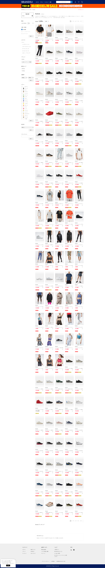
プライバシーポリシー (45, 561)
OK (8, 565)
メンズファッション (25, 44)
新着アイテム (33, 549)
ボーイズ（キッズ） (25, 48)
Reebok (34, 9)
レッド (26, 108)
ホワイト (26, 86)
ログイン (75, 2)
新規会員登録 (43, 549)
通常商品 (23, 68)
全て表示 (24, 29)
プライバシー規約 (5, 563)
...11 (80, 21)
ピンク (26, 106)
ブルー (26, 98)
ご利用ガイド (56, 549)
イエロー (26, 103)
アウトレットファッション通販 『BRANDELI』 (27, 2)
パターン (26, 115)
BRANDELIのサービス (58, 551)
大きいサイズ (33, 553)
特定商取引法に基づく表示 (61, 561)
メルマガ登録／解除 (44, 551)
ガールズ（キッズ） (25, 50)
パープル (26, 101)
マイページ (43, 553)
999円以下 (32, 551)
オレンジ (26, 105)
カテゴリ (24, 549)
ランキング (24, 553)
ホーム (23, 42)
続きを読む (63, 17)
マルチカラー (27, 113)
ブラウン (26, 91)
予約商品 (23, 70)
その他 (26, 118)
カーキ (26, 96)
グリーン (26, 95)
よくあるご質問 (57, 553)
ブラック (26, 88)
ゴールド (26, 110)
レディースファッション (26, 46)
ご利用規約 (53, 561)
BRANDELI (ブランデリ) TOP (26, 9)
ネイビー (26, 100)
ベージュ (26, 93)
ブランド (24, 551)
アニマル (26, 117)
